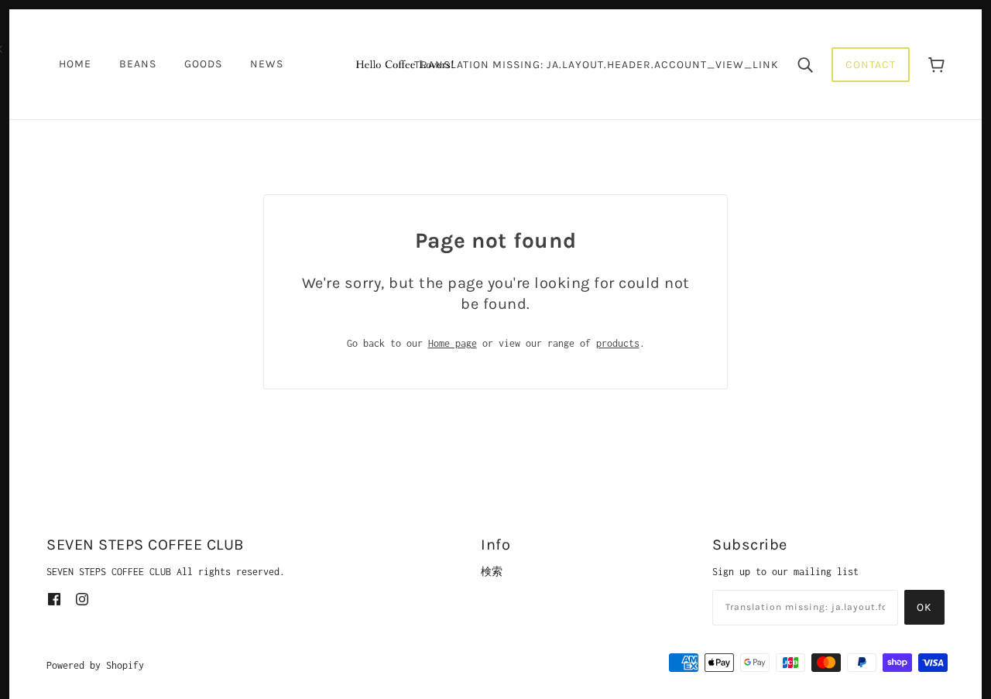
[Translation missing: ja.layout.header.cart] (936, 65)
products (618, 343)
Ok (924, 607)
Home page (452, 343)
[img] (54, 598)
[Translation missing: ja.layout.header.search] (805, 64)
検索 (491, 571)
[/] (404, 63)
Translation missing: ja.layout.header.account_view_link (596, 64)
